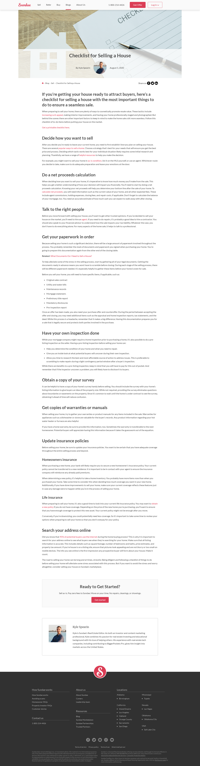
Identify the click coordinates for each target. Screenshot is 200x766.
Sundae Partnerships (84, 723)
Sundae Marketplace (84, 720)
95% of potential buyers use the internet (78, 536)
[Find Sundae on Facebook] (88, 740)
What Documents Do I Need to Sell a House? (71, 256)
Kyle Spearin (81, 627)
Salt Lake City (149, 729)
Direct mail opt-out (118, 747)
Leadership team (83, 702)
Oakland (122, 716)
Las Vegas (148, 709)
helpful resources (87, 155)
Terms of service (80, 747)
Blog (47, 83)
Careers (79, 698)
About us (81, 689)
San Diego (123, 726)
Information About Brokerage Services (113, 755)
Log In (154, 5)
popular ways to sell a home (71, 148)
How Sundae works (42, 689)
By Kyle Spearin (83, 67)
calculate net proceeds (52, 191)
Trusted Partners (83, 727)
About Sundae (82, 695)
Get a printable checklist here (55, 127)
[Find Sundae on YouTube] (112, 740)
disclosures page (160, 760)
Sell (52, 83)
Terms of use (105, 747)
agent (84, 219)
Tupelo (147, 698)
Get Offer (137, 5)
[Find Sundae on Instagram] (106, 740)
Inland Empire (125, 709)
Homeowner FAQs (40, 702)
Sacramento (124, 723)
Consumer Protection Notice (136, 755)
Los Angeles (124, 712)
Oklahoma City (150, 719)
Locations (122, 689)
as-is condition (95, 160)
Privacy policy (94, 747)
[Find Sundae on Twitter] (94, 740)
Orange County (125, 719)
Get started (100, 600)
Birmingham (124, 698)
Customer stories (39, 709)
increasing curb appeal (52, 115)
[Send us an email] (100, 740)
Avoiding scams (38, 698)
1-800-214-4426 (116, 5)
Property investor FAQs (42, 705)
